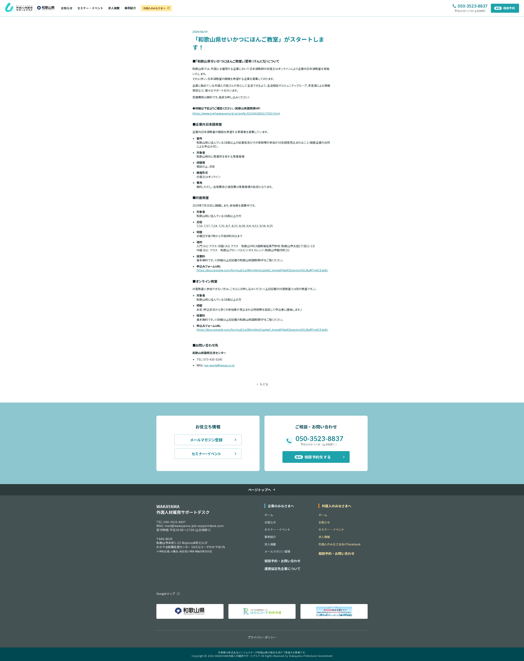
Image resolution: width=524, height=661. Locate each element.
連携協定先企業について (282, 568)
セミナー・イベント (90, 8)
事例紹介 (130, 8)
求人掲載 (114, 8)
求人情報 (324, 537)
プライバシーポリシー (262, 637)
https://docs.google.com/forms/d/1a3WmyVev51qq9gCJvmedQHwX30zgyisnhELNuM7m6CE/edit (262, 270)
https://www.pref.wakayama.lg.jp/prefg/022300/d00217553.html (236, 113)
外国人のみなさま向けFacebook (339, 544)
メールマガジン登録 (277, 551)
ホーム (268, 515)
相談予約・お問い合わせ (282, 561)
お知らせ (66, 8)
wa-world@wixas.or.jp (219, 365)
